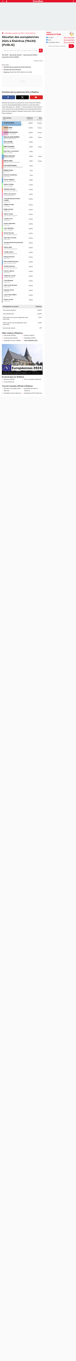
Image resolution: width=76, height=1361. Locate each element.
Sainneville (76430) (16, 55)
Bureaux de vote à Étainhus (12, 69)
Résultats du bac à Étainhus (12, 393)
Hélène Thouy (8, 170)
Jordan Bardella (9, 122)
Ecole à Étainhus (9, 382)
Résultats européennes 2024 (14, 33)
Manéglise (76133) (29, 338)
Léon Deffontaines (10, 165)
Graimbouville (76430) (30, 55)
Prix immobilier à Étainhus (32, 379)
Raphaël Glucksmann (11, 132)
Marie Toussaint (9, 146)
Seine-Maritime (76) (30, 340)
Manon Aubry (8, 160)
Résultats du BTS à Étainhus (33, 393)
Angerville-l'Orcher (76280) (10, 57)
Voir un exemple (69, 37)
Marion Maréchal (9, 156)
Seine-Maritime (30, 33)
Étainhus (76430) (9, 379)
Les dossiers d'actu (53, 42)
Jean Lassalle (8, 141)
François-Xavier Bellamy (11, 137)
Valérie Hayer (8, 127)
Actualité (50, 37)
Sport (49, 40)
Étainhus (6, 72)
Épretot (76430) (29, 335)
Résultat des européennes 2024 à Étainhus (17, 67)
